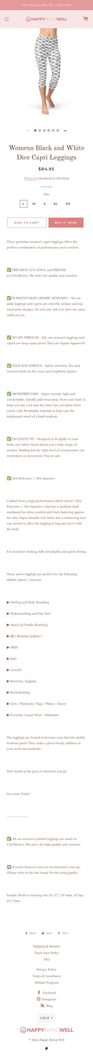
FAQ (46, 959)
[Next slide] (65, 130)
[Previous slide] (28, 130)
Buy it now (66, 222)
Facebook (49, 993)
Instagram (48, 999)
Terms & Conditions (47, 976)
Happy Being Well (52, 1040)
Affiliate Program (46, 983)
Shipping (30, 178)
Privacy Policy (46, 969)
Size (46, 194)
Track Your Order (47, 953)
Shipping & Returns (46, 946)
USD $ (44, 1018)
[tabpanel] (46, 73)
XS (68, 203)
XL (55, 203)
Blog (48, 1006)
